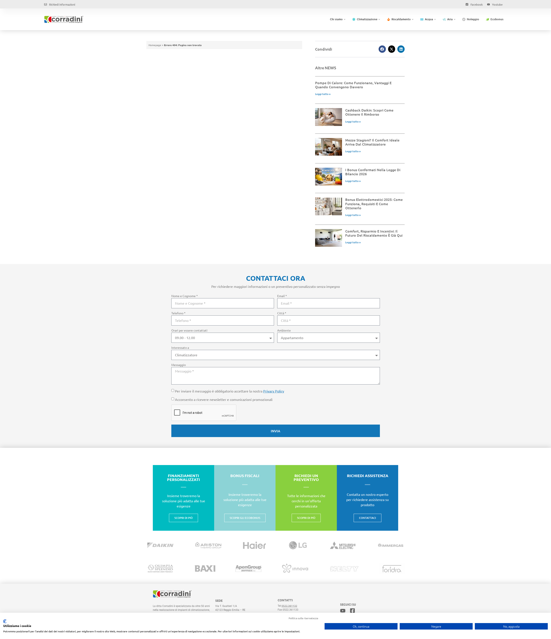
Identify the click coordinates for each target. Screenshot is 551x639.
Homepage (155, 45)
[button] (382, 49)
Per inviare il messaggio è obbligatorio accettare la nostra (229, 391)
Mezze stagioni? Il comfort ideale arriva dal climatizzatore (372, 142)
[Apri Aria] (454, 19)
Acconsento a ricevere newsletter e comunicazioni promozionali (223, 399)
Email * (282, 296)
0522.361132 (289, 605)
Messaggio (178, 365)
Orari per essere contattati (189, 330)
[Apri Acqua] (435, 19)
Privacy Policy (273, 391)
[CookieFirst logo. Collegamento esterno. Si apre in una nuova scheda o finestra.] (4, 621)
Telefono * (178, 313)
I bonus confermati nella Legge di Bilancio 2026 (372, 171)
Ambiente (284, 330)
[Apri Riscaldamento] (412, 19)
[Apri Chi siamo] (344, 19)
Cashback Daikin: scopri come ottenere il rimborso (369, 112)
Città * (281, 313)
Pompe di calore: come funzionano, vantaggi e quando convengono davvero (353, 84)
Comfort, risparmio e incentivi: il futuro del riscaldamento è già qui (373, 233)
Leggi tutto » (323, 94)
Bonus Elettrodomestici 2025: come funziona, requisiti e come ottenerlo (374, 203)
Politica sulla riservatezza (303, 618)
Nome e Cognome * (184, 296)
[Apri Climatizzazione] (379, 19)
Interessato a (180, 347)
